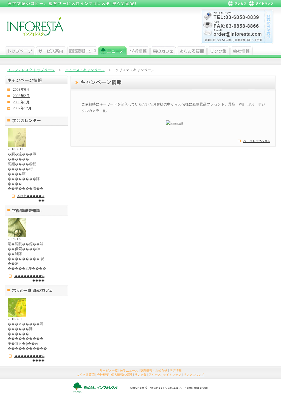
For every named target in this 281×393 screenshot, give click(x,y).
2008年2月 (21, 96)
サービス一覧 (109, 370)
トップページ (20, 50)
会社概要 (103, 374)
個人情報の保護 (121, 374)
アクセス (155, 374)
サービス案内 (51, 50)
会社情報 (242, 50)
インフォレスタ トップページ (31, 70)
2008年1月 (21, 102)
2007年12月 (22, 108)
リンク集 (218, 50)
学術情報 (139, 50)
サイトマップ (172, 374)
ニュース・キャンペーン (85, 70)
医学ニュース (82, 50)
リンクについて (193, 374)
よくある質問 (192, 50)
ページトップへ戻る (256, 141)
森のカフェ (163, 50)
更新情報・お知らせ (153, 370)
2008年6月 (21, 90)
